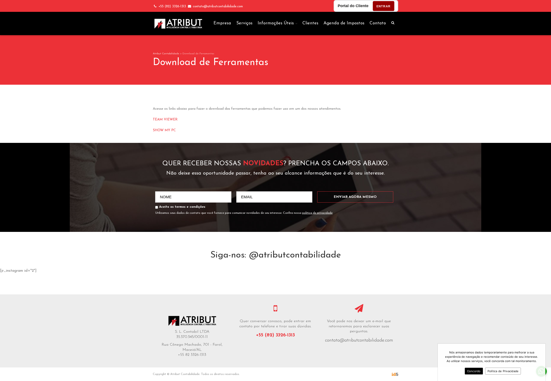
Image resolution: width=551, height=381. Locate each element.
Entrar (383, 6)
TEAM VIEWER (165, 119)
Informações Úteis (276, 23)
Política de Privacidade (503, 371)
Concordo (474, 371)
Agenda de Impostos (343, 23)
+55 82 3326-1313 (192, 355)
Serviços (244, 23)
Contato (378, 23)
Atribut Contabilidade (166, 53)
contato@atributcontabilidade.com (359, 340)
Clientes (310, 23)
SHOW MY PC (164, 130)
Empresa (222, 23)
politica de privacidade (317, 213)
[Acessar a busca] (392, 23)
